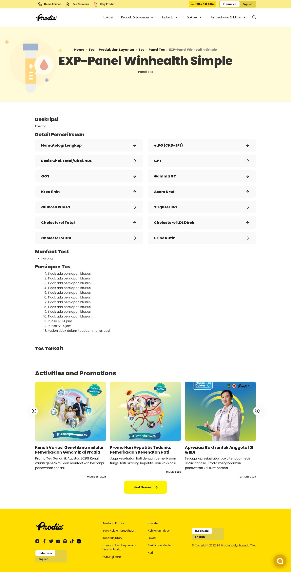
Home (79, 49)
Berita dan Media (159, 545)
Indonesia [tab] (229, 4)
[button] (257, 411)
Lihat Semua (142, 487)
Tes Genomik (80, 4)
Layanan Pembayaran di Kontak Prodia (119, 547)
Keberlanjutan (112, 538)
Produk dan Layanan (116, 49)
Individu (168, 17)
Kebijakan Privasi (159, 531)
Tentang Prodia (113, 523)
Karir (151, 553)
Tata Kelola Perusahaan (119, 531)
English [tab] (247, 4)
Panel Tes (157, 49)
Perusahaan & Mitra (226, 17)
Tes (91, 49)
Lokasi (108, 17)
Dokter (192, 17)
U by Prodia (107, 4)
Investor (153, 523)
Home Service (52, 4)
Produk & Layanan (135, 17)
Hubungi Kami (112, 557)
